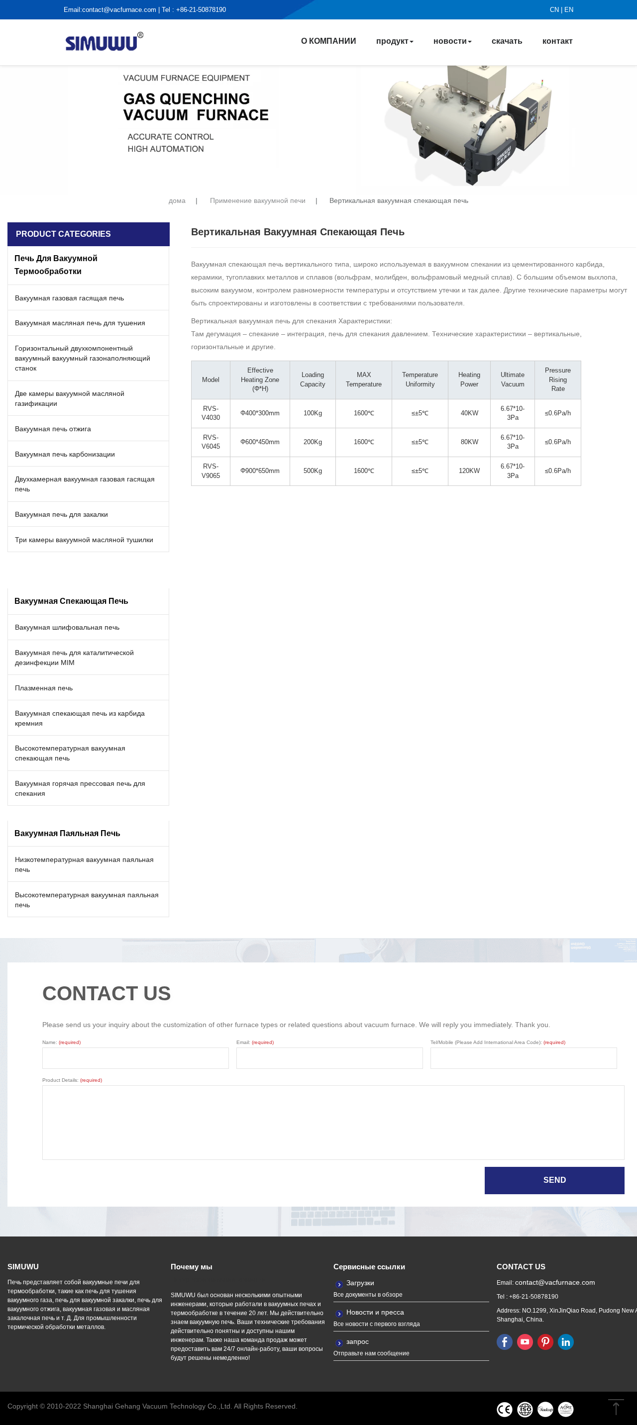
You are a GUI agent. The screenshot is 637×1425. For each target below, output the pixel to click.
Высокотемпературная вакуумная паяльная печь (87, 900)
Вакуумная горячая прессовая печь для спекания (80, 788)
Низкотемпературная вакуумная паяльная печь (84, 864)
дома (177, 200)
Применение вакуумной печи (258, 200)
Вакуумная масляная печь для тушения (80, 323)
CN (554, 9)
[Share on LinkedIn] (566, 1341)
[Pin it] (545, 1341)
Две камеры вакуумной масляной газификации (69, 398)
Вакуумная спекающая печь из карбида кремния (80, 718)
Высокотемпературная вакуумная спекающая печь (70, 753)
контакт (557, 41)
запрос (357, 1341)
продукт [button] (392, 41)
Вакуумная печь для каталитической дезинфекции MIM (74, 657)
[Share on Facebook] (505, 1341)
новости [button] (450, 41)
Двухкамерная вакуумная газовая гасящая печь (85, 484)
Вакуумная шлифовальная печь (67, 627)
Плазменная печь (44, 688)
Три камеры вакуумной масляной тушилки (84, 540)
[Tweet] (525, 1341)
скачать (507, 41)
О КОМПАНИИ (328, 41)
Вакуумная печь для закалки (61, 514)
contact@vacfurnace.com (119, 9)
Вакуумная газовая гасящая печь (69, 298)
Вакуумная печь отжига (53, 429)
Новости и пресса (375, 1312)
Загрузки (360, 1283)
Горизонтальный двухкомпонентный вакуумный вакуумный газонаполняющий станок (82, 358)
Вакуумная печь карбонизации (65, 454)
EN (568, 9)
